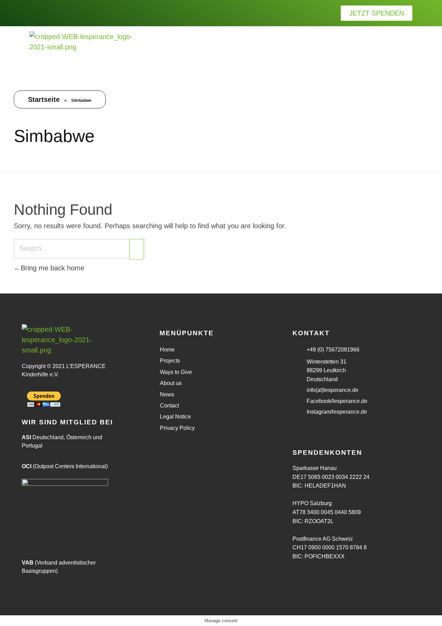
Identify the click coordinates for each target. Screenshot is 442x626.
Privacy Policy (177, 428)
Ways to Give (176, 372)
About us (171, 383)
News (167, 394)
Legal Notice (175, 417)
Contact (169, 405)
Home (167, 350)
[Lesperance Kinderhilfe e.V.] (81, 49)
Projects (170, 361)
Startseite (44, 99)
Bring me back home (52, 268)
